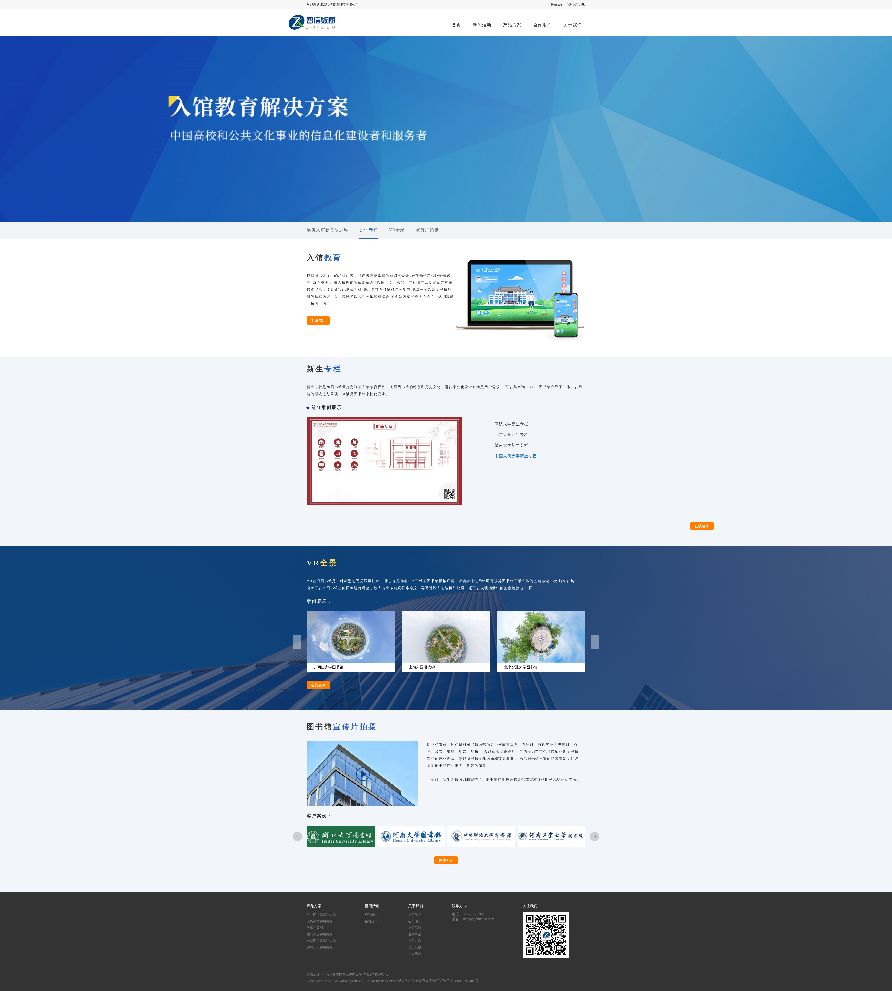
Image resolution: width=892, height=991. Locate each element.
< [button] (297, 641)
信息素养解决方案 (320, 934)
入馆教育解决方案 (320, 921)
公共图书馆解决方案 (321, 915)
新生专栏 (368, 229)
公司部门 (414, 928)
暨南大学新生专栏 (511, 445)
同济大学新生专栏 (511, 424)
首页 (456, 25)
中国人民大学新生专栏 (516, 456)
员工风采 (414, 947)
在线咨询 (702, 526)
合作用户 (542, 25)
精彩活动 (371, 921)
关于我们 (572, 25)
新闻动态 (371, 915)
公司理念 (414, 921)
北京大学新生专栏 (511, 435)
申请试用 (318, 320)
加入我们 (414, 954)
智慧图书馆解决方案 (321, 941)
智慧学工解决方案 (320, 947)
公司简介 (414, 915)
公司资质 (414, 941)
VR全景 (397, 229)
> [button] (595, 641)
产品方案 (512, 25)
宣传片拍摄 (427, 229)
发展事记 (414, 934)
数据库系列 (315, 928)
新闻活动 (482, 25)
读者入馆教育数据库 (327, 229)
